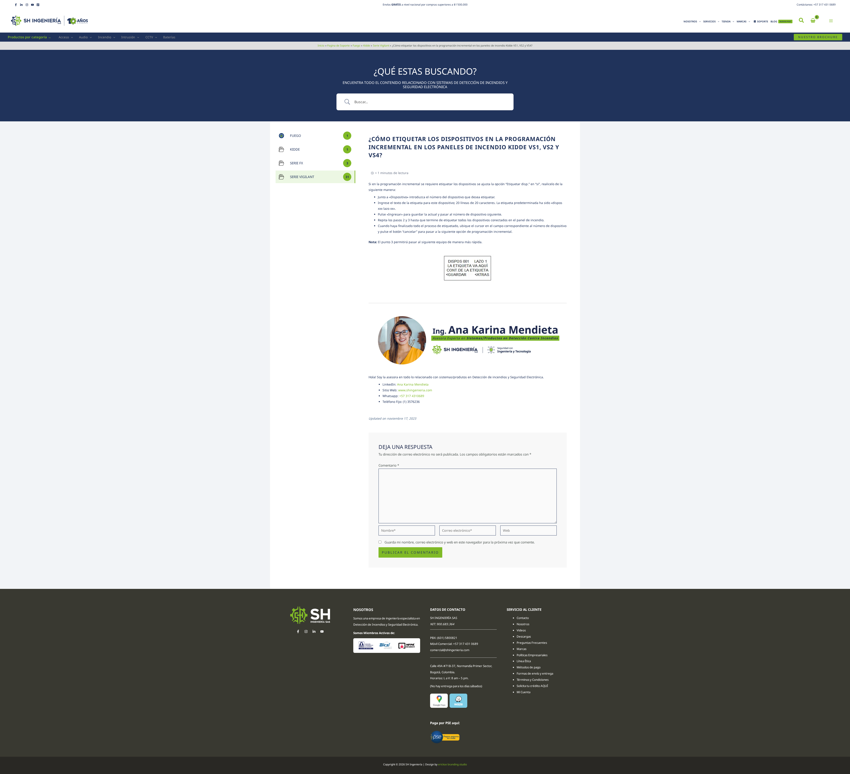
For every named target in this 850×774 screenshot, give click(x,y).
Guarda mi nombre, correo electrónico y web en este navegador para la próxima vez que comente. (459, 542)
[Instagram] (26, 4)
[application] (699, 21)
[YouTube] (32, 4)
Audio (83, 37)
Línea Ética (524, 661)
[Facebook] (15, 4)
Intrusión (128, 37)
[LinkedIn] (21, 4)
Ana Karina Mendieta (413, 384)
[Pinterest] (38, 4)
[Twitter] (314, 631)
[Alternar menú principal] (831, 21)
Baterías (169, 37)
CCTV (149, 37)
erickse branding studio (452, 764)
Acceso (64, 37)
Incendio (104, 37)
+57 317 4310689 (411, 396)
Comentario (389, 465)
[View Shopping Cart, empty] (813, 21)
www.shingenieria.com (415, 390)
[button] (801, 21)
